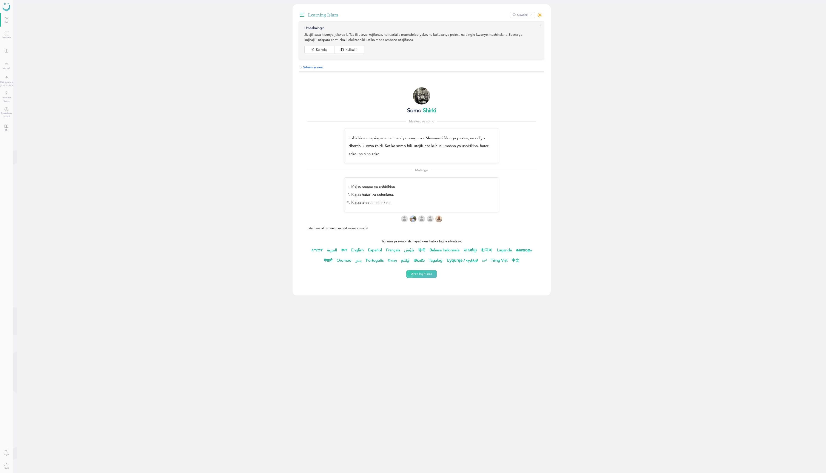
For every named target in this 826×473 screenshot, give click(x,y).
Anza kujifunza (419, 274)
